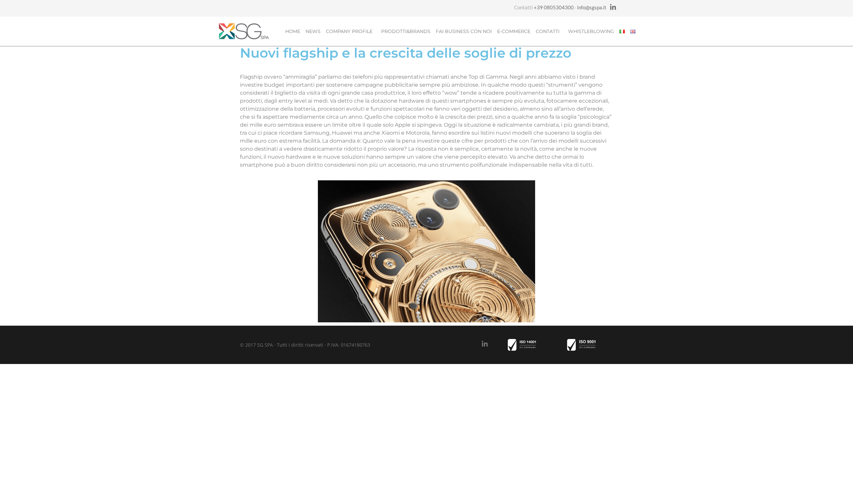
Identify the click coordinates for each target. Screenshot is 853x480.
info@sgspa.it (591, 7)
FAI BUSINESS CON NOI (464, 31)
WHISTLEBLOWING (591, 31)
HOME (292, 31)
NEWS (313, 31)
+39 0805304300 (554, 7)
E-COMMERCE (513, 31)
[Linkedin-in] (613, 7)
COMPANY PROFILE (349, 31)
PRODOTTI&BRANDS (405, 31)
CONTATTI (547, 31)
